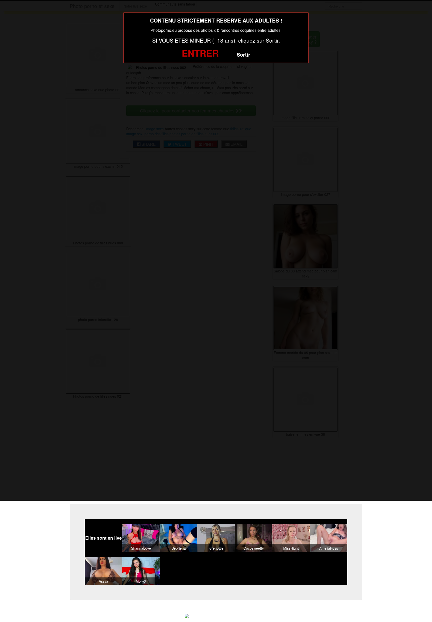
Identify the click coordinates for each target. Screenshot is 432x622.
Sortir (243, 54)
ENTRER (200, 52)
